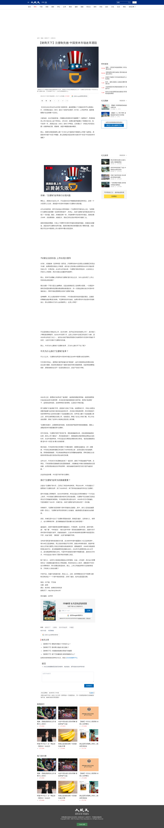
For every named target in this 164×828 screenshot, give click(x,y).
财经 (95, 7)
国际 (52, 7)
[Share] (38, 726)
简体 (46, 2)
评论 (58, 7)
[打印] (58, 101)
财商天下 (47, 38)
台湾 (64, 7)
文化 (112, 7)
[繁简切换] (67, 101)
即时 (35, 7)
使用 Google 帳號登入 (76, 615)
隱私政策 (88, 618)
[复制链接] (54, 100)
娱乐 (106, 7)
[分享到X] (50, 101)
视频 (82, 7)
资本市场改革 (63, 627)
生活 (118, 7)
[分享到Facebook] (42, 101)
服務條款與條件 (81, 618)
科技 (101, 7)
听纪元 (89, 7)
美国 (47, 7)
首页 (29, 7)
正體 (43, 2)
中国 (41, 7)
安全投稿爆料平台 (71, 657)
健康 (76, 7)
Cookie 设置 (82, 824)
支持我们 (114, 196)
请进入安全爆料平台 (114, 125)
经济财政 (51, 630)
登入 (135, 2)
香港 (70, 7)
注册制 (55, 627)
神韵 (124, 7)
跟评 (92, 693)
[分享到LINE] (46, 101)
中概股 (71, 627)
